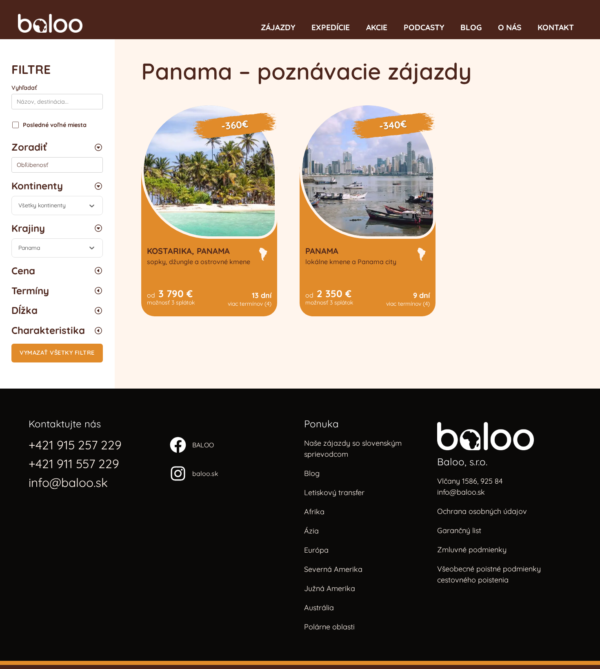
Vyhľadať (24, 88)
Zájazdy (278, 27)
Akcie (376, 27)
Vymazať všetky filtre (57, 352)
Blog (471, 27)
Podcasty (424, 27)
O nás (509, 27)
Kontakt (556, 27)
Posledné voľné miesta (55, 125)
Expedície (330, 27)
